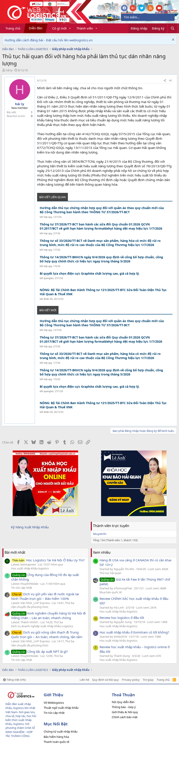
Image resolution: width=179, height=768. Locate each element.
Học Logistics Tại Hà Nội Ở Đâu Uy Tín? (48, 560)
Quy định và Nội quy (105, 680)
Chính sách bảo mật (125, 717)
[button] (70, 28)
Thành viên (84, 28)
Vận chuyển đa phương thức (29, 607)
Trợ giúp (148, 680)
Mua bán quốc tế (111, 592)
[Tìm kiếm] (172, 28)
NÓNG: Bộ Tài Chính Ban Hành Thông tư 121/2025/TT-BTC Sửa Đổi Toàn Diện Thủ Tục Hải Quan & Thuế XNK (103, 292)
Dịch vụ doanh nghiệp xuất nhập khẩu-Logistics (42, 626)
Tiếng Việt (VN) (16, 680)
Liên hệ (84, 680)
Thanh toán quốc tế (56, 742)
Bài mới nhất (15, 552)
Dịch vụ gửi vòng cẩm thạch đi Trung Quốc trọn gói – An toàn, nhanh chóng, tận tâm (46, 634)
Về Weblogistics (54, 703)
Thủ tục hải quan (110, 573)
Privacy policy (131, 680)
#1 (170, 80)
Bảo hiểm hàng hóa (56, 737)
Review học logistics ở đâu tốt (122, 617)
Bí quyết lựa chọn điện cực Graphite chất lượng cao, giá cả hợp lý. (89, 273)
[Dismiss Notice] (172, 40)
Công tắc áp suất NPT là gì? (40, 651)
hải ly (9, 70)
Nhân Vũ (48, 298)
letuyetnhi (99, 534)
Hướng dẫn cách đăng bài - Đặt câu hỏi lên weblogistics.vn (49, 40)
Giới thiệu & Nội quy (125, 712)
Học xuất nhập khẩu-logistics (30, 568)
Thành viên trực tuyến (111, 525)
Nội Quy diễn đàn (123, 702)
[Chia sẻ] (165, 80)
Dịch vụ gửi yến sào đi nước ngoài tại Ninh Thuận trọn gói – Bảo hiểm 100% (45, 596)
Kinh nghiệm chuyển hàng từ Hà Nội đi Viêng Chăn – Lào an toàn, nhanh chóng (48, 615)
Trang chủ (12, 28)
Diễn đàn (35, 28)
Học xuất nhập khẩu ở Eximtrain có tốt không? (134, 632)
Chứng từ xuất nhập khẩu (60, 731)
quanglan (48, 278)
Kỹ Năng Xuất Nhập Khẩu (30, 527)
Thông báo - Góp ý (124, 707)
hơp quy (48, 216)
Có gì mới (59, 28)
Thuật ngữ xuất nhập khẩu (61, 708)
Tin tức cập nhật (21, 588)
